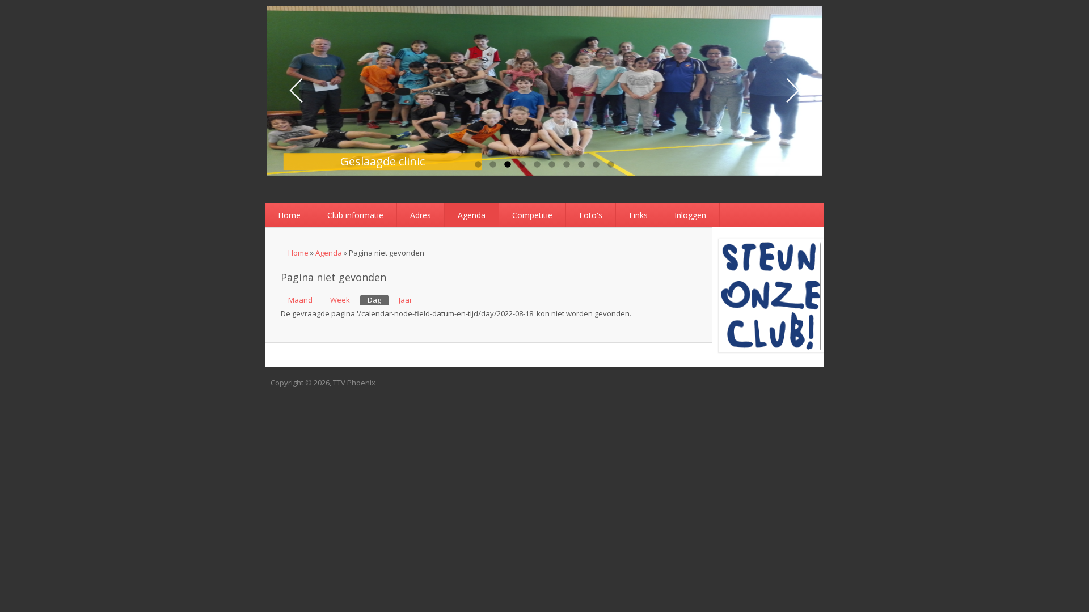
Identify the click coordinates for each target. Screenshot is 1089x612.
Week (340, 300)
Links (638, 215)
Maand (300, 300)
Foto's (590, 215)
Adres (420, 215)
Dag (378, 300)
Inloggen (690, 215)
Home (289, 215)
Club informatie (355, 215)
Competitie (532, 215)
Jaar (405, 300)
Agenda (472, 215)
